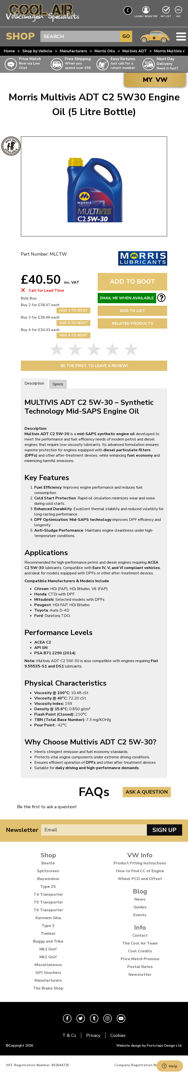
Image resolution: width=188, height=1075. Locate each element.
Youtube (121, 1018)
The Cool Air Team (140, 943)
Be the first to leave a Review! (94, 365)
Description (34, 383)
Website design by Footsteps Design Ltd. (149, 1045)
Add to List (132, 310)
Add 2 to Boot (73, 310)
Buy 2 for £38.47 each (40, 304)
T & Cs (69, 1035)
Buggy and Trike (48, 941)
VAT (179, 16)
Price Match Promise (140, 959)
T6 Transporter (48, 910)
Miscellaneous (48, 965)
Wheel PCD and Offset (140, 879)
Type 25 (48, 886)
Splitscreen (48, 871)
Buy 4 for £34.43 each (40, 329)
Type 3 (48, 925)
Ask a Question (147, 792)
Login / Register (145, 16)
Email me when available (127, 298)
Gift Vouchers (48, 972)
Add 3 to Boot (73, 323)
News (139, 899)
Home (9, 51)
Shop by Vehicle (37, 51)
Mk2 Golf (48, 957)
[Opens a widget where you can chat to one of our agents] (169, 1066)
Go (126, 36)
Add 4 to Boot (73, 335)
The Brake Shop (48, 988)
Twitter (80, 1018)
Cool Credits (140, 951)
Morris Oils (104, 51)
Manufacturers (73, 51)
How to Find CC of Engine (140, 871)
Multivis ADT (134, 51)
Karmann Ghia (48, 918)
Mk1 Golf (48, 949)
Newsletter (22, 830)
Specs (58, 384)
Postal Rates (140, 966)
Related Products (132, 323)
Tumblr (94, 1018)
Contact (140, 935)
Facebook (67, 1018)
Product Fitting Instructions (140, 863)
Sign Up (164, 830)
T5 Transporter (48, 902)
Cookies (118, 1035)
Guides (140, 907)
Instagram (107, 1018)
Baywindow (48, 879)
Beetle (48, 863)
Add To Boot (132, 281)
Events (139, 915)
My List (166, 16)
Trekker (48, 933)
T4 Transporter (48, 894)
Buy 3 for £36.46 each (40, 317)
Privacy (93, 1035)
